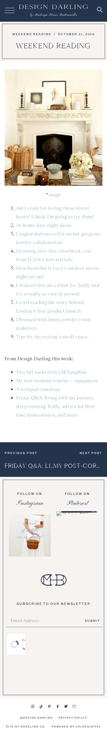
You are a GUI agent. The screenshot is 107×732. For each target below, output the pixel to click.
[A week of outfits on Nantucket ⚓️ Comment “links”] (30, 536)
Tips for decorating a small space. (52, 336)
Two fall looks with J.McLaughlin (51, 372)
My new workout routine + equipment (57, 380)
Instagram (29, 503)
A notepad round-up (38, 389)
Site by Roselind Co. (26, 726)
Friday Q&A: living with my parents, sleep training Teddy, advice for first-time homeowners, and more (56, 406)
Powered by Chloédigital (76, 726)
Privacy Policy (72, 717)
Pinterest (77, 503)
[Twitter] (65, 706)
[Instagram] (32, 706)
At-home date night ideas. (44, 225)
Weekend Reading (31, 34)
